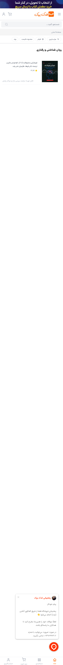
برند (15, 39)
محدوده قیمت (27, 39)
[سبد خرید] (10, 14)
